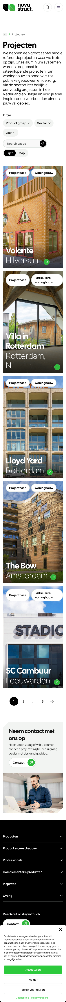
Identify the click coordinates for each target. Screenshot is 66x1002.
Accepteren (33, 970)
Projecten (18, 34)
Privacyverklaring (39, 997)
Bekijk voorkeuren (33, 990)
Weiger (33, 980)
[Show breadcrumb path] (5, 34)
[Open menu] (58, 7)
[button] (60, 929)
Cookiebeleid (22, 997)
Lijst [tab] (10, 153)
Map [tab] (22, 153)
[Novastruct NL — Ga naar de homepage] (18, 7)
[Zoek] (47, 7)
